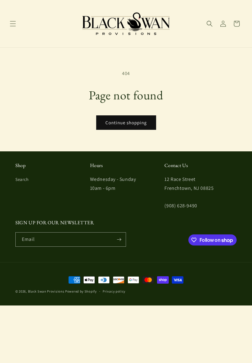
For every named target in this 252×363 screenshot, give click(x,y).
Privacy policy (114, 291)
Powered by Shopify (81, 291)
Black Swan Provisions (46, 291)
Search (22, 179)
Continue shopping (126, 123)
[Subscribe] (119, 239)
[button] (13, 23)
